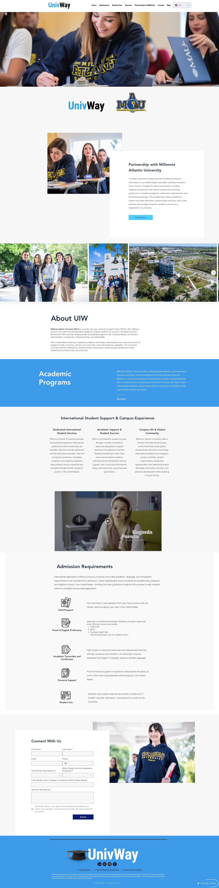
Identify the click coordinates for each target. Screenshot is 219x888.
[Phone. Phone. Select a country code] (66, 763)
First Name (36, 749)
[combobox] (46, 775)
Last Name (67, 749)
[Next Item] (213, 272)
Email (34, 759)
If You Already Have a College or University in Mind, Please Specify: (59, 780)
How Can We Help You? (41, 789)
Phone (65, 759)
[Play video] (108, 521)
